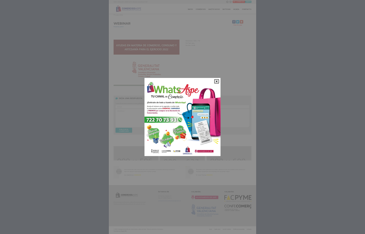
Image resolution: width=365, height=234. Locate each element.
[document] (182, 117)
